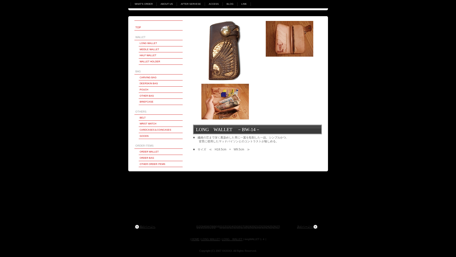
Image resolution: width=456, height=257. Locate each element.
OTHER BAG (147, 95)
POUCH (144, 89)
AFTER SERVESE (191, 4)
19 (249, 226)
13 (228, 226)
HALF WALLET (148, 55)
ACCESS (214, 4)
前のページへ (147, 226)
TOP (138, 27)
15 (235, 226)
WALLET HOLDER (150, 61)
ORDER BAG (147, 158)
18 (245, 226)
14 (231, 226)
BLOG (230, 4)
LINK (244, 4)
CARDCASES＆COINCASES (155, 129)
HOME (195, 239)
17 (242, 226)
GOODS (144, 136)
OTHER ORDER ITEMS (152, 164)
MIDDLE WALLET (149, 49)
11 (221, 226)
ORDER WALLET (149, 151)
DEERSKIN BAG (149, 83)
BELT (143, 117)
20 (253, 226)
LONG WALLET (148, 43)
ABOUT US (167, 4)
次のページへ (305, 226)
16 (238, 226)
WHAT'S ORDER (144, 4)
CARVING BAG (148, 77)
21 (256, 226)
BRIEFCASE (146, 101)
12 (224, 226)
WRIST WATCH (148, 123)
